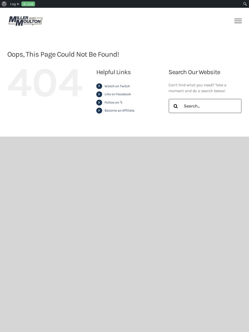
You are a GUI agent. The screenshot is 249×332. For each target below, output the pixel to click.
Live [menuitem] (30, 4)
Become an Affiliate (119, 110)
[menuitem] (4, 4)
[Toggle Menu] (238, 21)
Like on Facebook (118, 94)
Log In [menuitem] (14, 4)
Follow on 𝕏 (114, 102)
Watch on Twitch (117, 86)
